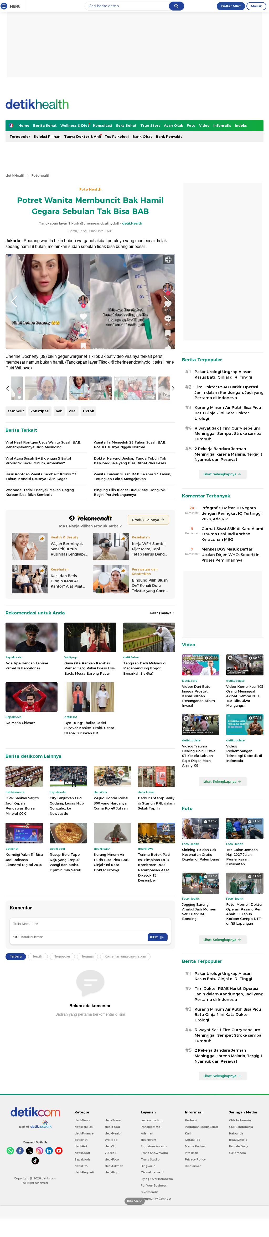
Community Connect (156, 1198)
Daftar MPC (231, 6)
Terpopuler (19, 136)
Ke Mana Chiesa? (20, 723)
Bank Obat (142, 136)
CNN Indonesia (240, 1120)
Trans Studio (150, 1159)
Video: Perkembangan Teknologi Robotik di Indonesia (244, 753)
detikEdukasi (84, 1127)
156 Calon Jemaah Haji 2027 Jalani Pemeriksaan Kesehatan (242, 857)
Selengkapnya (161, 613)
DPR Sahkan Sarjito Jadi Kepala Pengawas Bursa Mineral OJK (22, 806)
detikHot (81, 1146)
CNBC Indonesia (241, 1127)
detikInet (81, 1140)
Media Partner (195, 1146)
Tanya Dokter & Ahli (82, 136)
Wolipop (111, 1140)
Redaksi (191, 1120)
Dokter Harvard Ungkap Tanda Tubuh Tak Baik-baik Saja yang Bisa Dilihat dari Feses (130, 460)
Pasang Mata (150, 1127)
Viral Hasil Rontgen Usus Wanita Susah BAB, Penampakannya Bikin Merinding (43, 444)
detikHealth (15, 175)
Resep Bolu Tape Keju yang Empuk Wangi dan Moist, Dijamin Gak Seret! (65, 862)
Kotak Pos (192, 1140)
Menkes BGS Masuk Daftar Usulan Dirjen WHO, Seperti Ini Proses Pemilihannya (231, 555)
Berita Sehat (45, 125)
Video (204, 125)
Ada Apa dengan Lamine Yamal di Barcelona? (27, 665)
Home (23, 125)
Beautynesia (238, 1140)
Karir (188, 1133)
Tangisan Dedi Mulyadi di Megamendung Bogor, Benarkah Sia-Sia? (144, 668)
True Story (150, 125)
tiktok (88, 411)
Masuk (256, 6)
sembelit (16, 411)
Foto (191, 125)
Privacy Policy (195, 1159)
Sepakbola (83, 1159)
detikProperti (84, 1172)
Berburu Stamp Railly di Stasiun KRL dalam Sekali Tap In (156, 803)
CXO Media (237, 1153)
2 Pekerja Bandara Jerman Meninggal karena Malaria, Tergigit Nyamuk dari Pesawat (228, 454)
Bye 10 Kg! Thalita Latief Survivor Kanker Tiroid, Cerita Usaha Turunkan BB (89, 728)
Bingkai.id (148, 1166)
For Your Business (154, 1185)
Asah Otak (173, 125)
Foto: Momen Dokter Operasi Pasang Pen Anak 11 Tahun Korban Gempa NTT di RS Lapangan (244, 914)
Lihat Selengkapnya (219, 474)
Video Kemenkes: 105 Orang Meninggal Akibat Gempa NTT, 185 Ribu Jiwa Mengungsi (244, 696)
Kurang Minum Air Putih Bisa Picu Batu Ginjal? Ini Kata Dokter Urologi (112, 862)
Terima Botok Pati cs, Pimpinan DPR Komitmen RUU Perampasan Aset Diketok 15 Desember (154, 867)
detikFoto (112, 1159)
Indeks (241, 125)
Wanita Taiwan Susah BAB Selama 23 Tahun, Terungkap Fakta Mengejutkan (132, 476)
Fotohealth (40, 175)
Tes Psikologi (117, 136)
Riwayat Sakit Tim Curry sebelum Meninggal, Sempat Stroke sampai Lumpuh (228, 434)
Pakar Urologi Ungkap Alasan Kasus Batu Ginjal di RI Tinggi (223, 374)
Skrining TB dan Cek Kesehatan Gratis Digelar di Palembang (200, 854)
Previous (14, 301)
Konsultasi (102, 125)
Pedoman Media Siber (201, 1127)
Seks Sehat (126, 125)
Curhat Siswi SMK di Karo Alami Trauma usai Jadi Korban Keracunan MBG (232, 534)
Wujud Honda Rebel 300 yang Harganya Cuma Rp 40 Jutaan (111, 803)
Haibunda (236, 1133)
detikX (109, 1146)
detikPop (111, 1172)
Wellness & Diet (74, 125)
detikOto (81, 1166)
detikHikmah (114, 1166)
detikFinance (84, 1133)
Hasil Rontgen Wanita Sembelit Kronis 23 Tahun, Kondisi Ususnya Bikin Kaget (41, 476)
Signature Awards (154, 1146)
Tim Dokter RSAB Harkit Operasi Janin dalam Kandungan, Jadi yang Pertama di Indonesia (229, 392)
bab (59, 411)
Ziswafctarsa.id (152, 1172)
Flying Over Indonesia (157, 1179)
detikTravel (113, 1120)
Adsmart (147, 1133)
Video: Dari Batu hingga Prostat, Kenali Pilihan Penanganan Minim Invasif (198, 696)
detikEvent (148, 1140)
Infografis (222, 125)
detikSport (82, 1153)
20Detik (110, 1153)
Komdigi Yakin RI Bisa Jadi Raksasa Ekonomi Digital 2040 (24, 859)
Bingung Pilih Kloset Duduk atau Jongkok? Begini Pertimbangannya (130, 492)
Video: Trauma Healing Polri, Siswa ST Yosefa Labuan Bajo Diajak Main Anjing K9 (198, 755)
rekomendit (149, 1192)
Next (166, 301)
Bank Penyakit (169, 136)
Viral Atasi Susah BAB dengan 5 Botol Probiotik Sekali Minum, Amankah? (38, 460)
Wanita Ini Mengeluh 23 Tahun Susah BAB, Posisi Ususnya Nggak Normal (130, 444)
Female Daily (238, 1146)
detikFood (112, 1127)
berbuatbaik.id (152, 1120)
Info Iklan (191, 1153)
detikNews (82, 1120)
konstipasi (39, 411)
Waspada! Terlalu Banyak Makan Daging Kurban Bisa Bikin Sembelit (40, 492)
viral (72, 411)
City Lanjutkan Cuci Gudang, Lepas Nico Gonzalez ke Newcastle (67, 806)
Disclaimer (193, 1166)
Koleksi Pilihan (47, 136)
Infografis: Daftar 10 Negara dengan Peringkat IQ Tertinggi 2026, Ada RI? (231, 513)
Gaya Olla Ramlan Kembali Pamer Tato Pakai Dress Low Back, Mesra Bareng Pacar (89, 668)
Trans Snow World (154, 1153)
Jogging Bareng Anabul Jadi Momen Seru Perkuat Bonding (199, 911)
